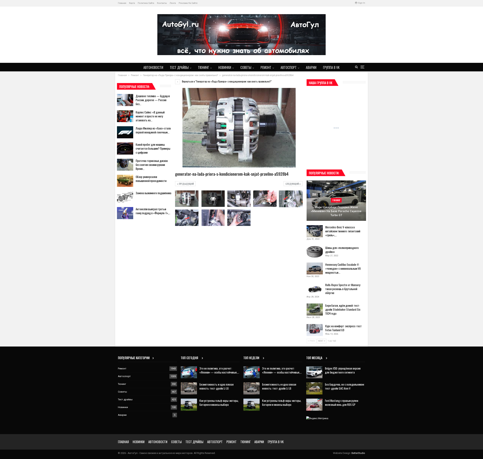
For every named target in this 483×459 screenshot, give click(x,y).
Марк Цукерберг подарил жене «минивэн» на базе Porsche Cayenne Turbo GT (336, 211)
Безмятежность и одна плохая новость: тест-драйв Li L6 (216, 386)
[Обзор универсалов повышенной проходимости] (125, 181)
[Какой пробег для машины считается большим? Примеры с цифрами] (125, 148)
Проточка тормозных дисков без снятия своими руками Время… (152, 165)
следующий (292, 183)
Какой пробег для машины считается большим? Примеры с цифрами (153, 148)
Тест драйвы (179, 67)
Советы (245, 67)
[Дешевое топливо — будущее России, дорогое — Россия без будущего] (125, 100)
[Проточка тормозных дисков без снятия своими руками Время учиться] (125, 165)
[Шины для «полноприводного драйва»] (315, 252)
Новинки (224, 67)
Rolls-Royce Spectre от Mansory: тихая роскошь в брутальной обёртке (343, 289)
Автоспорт (289, 67)
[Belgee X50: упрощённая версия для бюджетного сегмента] (314, 372)
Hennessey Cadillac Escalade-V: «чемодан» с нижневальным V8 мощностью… (343, 268)
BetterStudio (358, 453)
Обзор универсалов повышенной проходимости (151, 179)
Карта (132, 3)
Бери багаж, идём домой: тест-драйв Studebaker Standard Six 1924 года (342, 309)
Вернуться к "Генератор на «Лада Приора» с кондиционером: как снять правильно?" (226, 81)
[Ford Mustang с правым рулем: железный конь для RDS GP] (314, 405)
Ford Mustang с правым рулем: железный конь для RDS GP (341, 402)
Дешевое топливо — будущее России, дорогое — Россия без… (153, 100)
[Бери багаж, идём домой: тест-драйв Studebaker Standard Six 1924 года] (315, 309)
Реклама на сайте (188, 3)
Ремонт (266, 67)
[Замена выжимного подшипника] (125, 197)
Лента (173, 3)
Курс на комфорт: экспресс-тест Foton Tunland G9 (343, 328)
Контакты (162, 3)
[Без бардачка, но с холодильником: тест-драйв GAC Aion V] (314, 388)
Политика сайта (146, 3)
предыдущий (186, 183)
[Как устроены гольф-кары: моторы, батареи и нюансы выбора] (189, 405)
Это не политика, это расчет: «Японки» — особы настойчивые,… (219, 370)
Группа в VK (331, 67)
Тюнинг (203, 67)
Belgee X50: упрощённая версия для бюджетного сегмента (343, 370)
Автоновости (153, 67)
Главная (122, 3)
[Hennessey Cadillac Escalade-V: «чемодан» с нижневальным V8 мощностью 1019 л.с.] (315, 269)
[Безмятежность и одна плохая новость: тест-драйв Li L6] (189, 388)
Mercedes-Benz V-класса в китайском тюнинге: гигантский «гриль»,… (342, 231)
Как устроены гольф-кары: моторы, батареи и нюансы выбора (218, 402)
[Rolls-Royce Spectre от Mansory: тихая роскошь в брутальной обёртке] (315, 289)
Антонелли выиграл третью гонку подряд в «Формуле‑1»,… (153, 211)
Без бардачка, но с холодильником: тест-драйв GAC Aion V (344, 386)
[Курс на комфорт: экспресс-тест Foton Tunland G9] (315, 330)
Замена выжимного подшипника (153, 193)
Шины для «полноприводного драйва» (342, 250)
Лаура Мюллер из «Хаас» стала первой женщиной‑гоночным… (153, 130)
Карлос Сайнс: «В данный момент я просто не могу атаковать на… (150, 116)
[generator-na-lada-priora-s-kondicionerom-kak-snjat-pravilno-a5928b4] (186, 198)
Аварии (311, 67)
